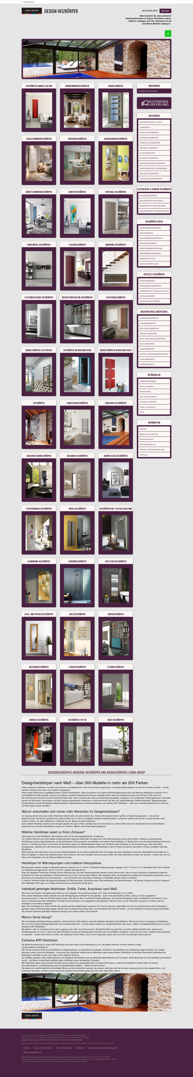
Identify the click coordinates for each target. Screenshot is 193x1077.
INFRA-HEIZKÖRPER (147, 296)
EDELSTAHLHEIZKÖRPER (149, 328)
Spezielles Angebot (146, 439)
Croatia (36, 1043)
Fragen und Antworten (147, 407)
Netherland (64, 1043)
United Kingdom (93, 1043)
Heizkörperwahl (145, 391)
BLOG (142, 412)
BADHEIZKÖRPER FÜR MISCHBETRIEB (154, 211)
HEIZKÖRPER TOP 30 (147, 258)
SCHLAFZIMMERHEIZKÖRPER (151, 238)
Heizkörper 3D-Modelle (148, 402)
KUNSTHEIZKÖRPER (147, 281)
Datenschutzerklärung (147, 444)
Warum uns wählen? (147, 386)
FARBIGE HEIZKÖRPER (148, 333)
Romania (72, 1043)
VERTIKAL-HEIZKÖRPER (149, 148)
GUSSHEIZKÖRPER (147, 349)
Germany (49, 1043)
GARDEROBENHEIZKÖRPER (150, 253)
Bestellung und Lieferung (149, 434)
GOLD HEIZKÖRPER (147, 344)
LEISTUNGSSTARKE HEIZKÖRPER (152, 163)
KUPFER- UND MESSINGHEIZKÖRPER (154, 354)
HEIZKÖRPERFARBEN (148, 381)
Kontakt (26, 1047)
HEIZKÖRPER (145, 127)
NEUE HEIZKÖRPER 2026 (149, 264)
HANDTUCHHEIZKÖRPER (149, 132)
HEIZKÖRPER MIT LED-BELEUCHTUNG (154, 291)
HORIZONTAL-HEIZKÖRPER (150, 143)
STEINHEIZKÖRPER (147, 364)
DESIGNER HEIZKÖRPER (149, 137)
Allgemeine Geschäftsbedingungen (152, 449)
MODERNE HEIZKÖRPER (149, 158)
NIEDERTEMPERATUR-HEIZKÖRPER (153, 168)
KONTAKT (165, 11)
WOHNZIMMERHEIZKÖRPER (150, 228)
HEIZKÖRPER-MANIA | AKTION (151, 122)
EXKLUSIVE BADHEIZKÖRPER (151, 178)
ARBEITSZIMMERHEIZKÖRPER (151, 248)
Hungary (56, 1043)
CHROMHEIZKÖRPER (148, 323)
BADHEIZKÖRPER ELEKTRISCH (151, 200)
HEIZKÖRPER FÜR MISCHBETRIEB (153, 206)
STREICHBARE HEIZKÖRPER (150, 286)
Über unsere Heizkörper (148, 396)
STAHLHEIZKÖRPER (147, 359)
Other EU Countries (107, 1043)
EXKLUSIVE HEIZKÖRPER (149, 173)
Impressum (143, 455)
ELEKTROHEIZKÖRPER (148, 195)
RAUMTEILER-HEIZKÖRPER (150, 301)
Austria (24, 1043)
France (42, 1043)
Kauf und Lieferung (64, 1047)
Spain (78, 1043)
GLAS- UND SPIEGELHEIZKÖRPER (152, 339)
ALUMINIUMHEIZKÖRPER (149, 318)
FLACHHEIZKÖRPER (147, 153)
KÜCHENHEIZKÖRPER (148, 243)
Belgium (30, 1043)
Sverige (84, 1043)
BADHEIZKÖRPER (146, 233)
